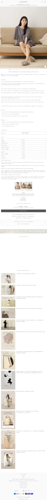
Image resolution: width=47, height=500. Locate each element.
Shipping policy (23, 482)
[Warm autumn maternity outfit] (8, 400)
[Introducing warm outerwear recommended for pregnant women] (8, 360)
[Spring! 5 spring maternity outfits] (8, 290)
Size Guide (23, 474)
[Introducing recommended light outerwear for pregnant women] (8, 301)
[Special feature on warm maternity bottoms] (8, 313)
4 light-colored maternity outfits (25, 273)
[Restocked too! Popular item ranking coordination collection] (8, 419)
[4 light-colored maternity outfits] (8, 278)
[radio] (17, 186)
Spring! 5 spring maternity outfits (26, 285)
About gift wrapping (23, 223)
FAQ (24, 477)
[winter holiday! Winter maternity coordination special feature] (8, 324)
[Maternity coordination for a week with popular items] (8, 439)
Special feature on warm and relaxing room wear (30, 331)
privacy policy (23, 487)
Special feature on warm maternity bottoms (29, 308)
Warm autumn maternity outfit (25, 391)
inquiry (23, 475)
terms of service (23, 485)
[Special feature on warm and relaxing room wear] (8, 340)
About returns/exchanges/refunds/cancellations (23, 479)
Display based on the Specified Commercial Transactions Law (23, 480)
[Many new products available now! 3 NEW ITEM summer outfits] (8, 459)
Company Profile (23, 484)
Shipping (21, 207)
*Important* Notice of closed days (23, 221)
